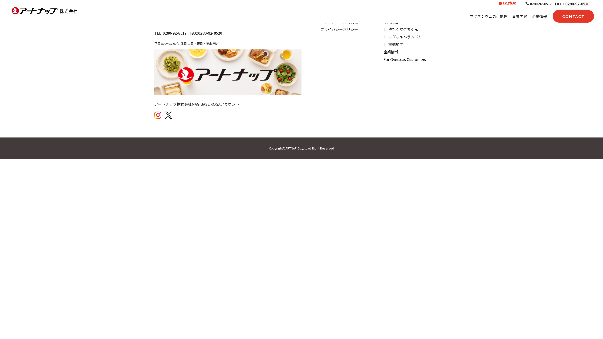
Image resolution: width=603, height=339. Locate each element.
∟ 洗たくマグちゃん (400, 29)
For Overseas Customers (404, 59)
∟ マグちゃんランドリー (404, 37)
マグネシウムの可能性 (488, 16)
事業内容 (519, 16)
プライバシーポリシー (339, 29)
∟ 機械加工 (393, 44)
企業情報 (539, 16)
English (509, 3)
